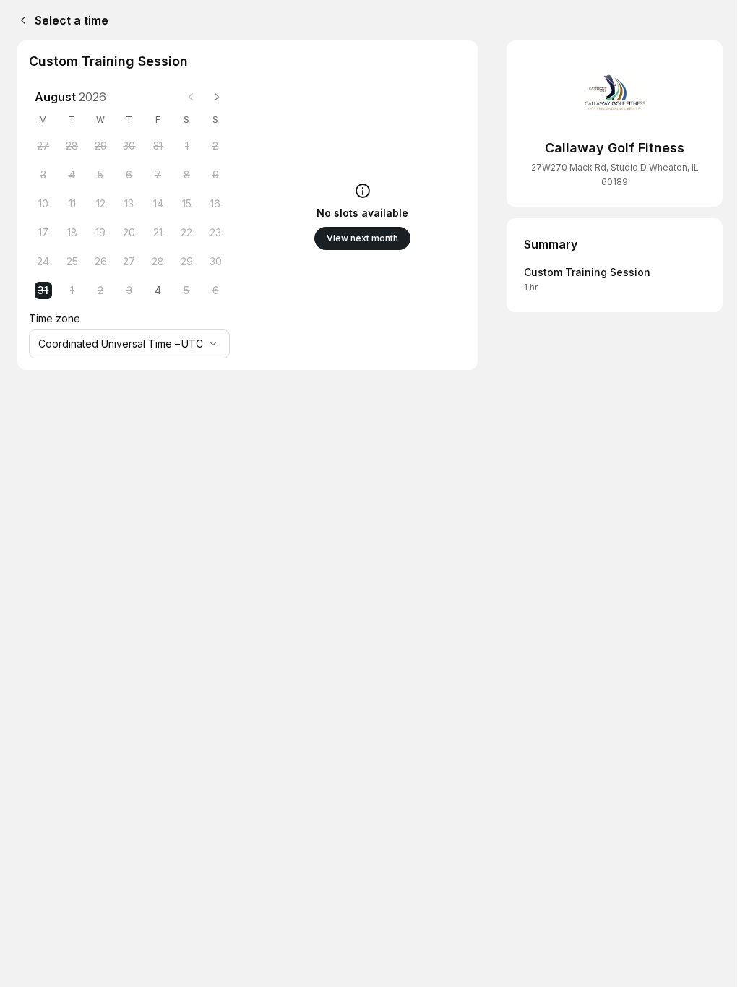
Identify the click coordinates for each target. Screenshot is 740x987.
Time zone (54, 318)
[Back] (20, 20)
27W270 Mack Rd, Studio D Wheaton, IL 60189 (615, 174)
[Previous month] (190, 96)
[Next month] (216, 96)
